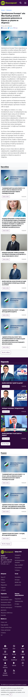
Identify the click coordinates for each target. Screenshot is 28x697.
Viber (16, 28)
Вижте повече (6, 196)
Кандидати (18, 555)
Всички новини (6, 352)
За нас (16, 574)
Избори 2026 (18, 552)
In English (3, 590)
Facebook (5, 28)
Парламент (18, 599)
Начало (3, 10)
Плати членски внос (6, 627)
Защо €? (3, 577)
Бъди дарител (4, 625)
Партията (4, 594)
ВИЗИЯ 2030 (18, 582)
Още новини (5, 167)
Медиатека (5, 362)
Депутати (3, 610)
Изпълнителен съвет (6, 600)
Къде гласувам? (19, 565)
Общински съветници (6, 613)
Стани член (4, 622)
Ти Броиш (17, 570)
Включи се (3, 619)
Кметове (3, 615)
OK (10, 694)
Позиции (4, 453)
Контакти (17, 577)
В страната (18, 606)
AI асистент (18, 567)
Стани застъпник (5, 630)
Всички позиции (6, 544)
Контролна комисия (6, 605)
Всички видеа (5, 444)
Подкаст (3, 587)
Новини (3, 580)
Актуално (9, 10)
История (17, 580)
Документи (18, 585)
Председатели (5, 597)
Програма (17, 558)
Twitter (11, 28)
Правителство (19, 601)
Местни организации (6, 607)
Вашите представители (19, 594)
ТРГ (2, 635)
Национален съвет (6, 602)
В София (17, 604)
